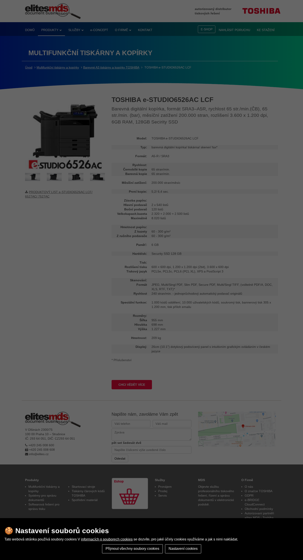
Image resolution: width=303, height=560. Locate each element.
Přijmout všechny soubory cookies (132, 548)
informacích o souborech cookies (107, 539)
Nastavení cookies (183, 548)
